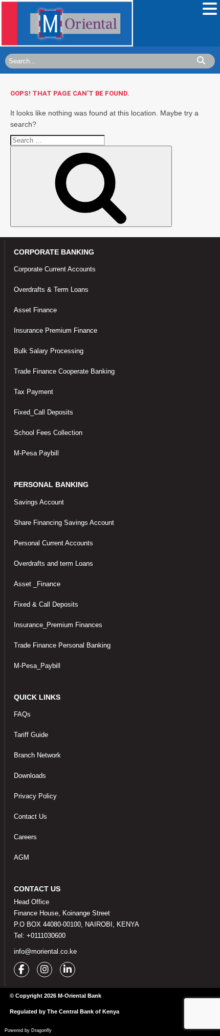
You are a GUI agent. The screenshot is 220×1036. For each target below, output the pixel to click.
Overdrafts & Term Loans (51, 289)
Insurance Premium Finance (55, 330)
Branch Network (37, 755)
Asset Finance (35, 310)
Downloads (30, 775)
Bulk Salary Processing (48, 351)
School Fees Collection (48, 432)
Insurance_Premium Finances (58, 625)
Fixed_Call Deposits (43, 412)
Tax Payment (33, 392)
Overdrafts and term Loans (53, 563)
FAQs (22, 714)
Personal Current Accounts (53, 543)
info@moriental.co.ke (45, 951)
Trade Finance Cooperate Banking (64, 371)
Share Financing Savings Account (64, 522)
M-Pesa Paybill (36, 453)
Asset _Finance (37, 584)
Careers (25, 837)
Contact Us (30, 816)
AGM (21, 857)
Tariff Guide (31, 735)
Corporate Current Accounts (55, 269)
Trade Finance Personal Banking (62, 645)
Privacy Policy (35, 796)
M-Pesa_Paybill (37, 666)
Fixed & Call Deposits (46, 604)
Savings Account (39, 502)
